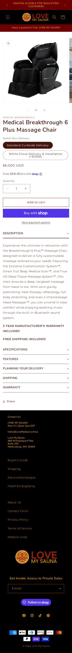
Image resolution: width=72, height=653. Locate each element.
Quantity (9, 180)
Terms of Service (20, 528)
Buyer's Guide (18, 460)
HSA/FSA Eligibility (21, 486)
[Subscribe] (59, 588)
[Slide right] (44, 110)
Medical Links (17, 537)
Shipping (14, 469)
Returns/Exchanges (22, 477)
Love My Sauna (40, 646)
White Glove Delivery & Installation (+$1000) (35, 155)
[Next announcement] (65, 5)
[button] (7, 17)
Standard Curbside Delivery (28, 145)
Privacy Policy (18, 519)
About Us (14, 502)
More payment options (36, 222)
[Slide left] (27, 110)
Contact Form (18, 511)
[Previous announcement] (7, 5)
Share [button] (11, 401)
